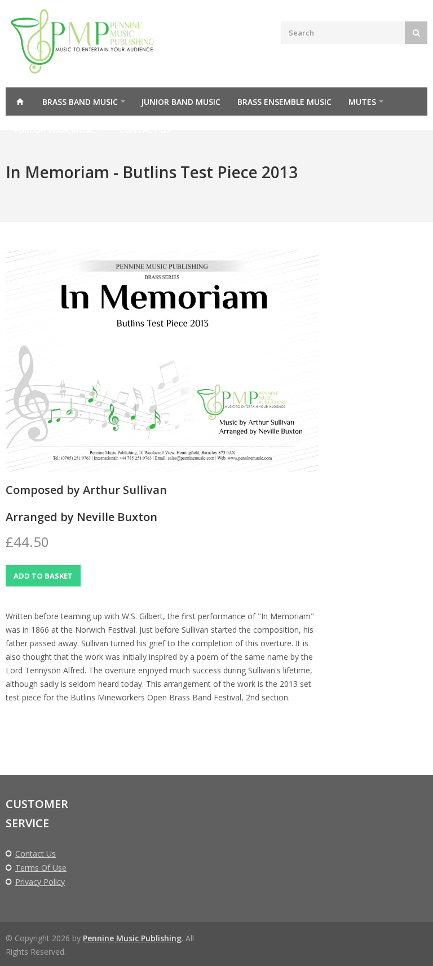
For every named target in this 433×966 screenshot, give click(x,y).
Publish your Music (55, 130)
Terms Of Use (41, 868)
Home (20, 101)
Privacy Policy (40, 882)
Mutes (362, 101)
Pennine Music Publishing (132, 938)
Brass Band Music (80, 101)
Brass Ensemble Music (284, 101)
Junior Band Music (180, 101)
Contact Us (145, 130)
